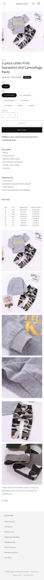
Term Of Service (10, 547)
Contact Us (9, 527)
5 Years (21, 106)
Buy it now (22, 130)
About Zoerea (10, 522)
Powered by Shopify (23, 571)
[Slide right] (26, 55)
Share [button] (6, 501)
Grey (7, 86)
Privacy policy (17, 575)
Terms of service (28, 575)
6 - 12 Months (10, 95)
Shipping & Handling (12, 537)
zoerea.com (13, 571)
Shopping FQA (10, 542)
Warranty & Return (11, 552)
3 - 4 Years (9, 106)
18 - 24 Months (11, 100)
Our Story (8, 558)
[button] (4, 3)
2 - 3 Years (26, 100)
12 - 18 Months (27, 95)
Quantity (4, 111)
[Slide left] (17, 55)
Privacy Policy (9, 532)
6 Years (32, 106)
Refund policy (35, 571)
